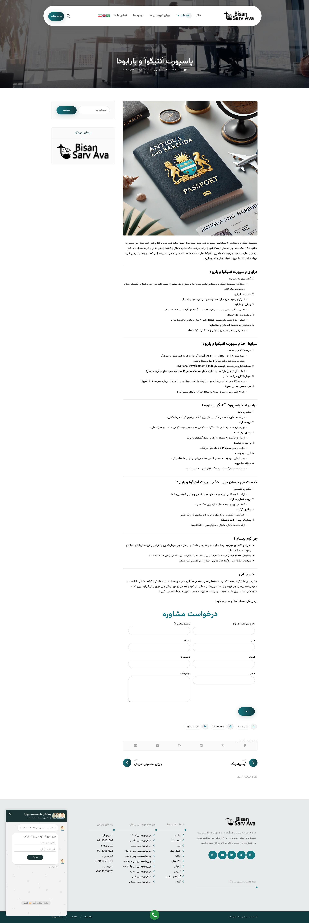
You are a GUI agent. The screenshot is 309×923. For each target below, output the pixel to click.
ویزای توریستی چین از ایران (138, 851)
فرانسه (177, 836)
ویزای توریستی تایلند (141, 846)
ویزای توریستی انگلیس (140, 841)
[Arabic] (108, 16)
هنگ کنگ (175, 851)
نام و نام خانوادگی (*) (244, 624)
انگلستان (176, 861)
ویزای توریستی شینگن (140, 882)
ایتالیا (178, 856)
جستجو (66, 110)
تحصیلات (185, 657)
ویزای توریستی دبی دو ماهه (137, 861)
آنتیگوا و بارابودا (193, 726)
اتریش (177, 872)
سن (253, 640)
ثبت (246, 711)
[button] (245, 745)
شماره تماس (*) (182, 624)
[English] (104, 16)
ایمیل (252, 657)
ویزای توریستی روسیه (140, 872)
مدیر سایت (243, 726)
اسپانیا (177, 866)
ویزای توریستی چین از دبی (138, 856)
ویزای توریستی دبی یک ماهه (137, 866)
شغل (252, 674)
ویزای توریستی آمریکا (141, 836)
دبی (179, 846)
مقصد (187, 640)
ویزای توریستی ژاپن (141, 877)
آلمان (178, 882)
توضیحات (185, 674)
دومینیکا (176, 841)
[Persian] (100, 16)
